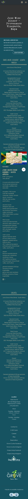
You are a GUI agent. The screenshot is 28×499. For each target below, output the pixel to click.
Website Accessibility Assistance (14, 489)
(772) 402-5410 (14, 406)
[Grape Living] (14, 458)
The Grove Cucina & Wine (14, 476)
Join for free (18, 52)
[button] (14, 217)
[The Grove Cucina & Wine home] (8, 2)
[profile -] (22, 2)
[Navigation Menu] (26, 2)
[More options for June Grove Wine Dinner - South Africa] (24, 169)
